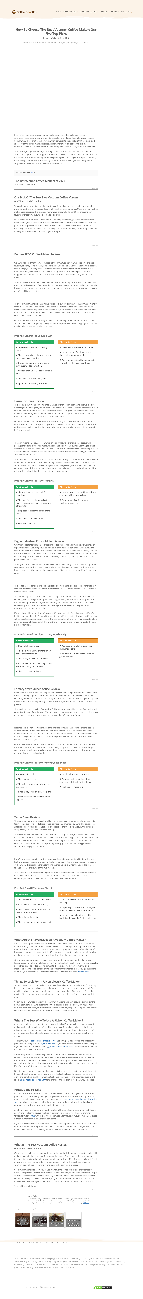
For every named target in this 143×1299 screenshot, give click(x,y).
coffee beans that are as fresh (44, 1040)
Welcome (86, 1203)
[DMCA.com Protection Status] (102, 1289)
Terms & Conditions (63, 1243)
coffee (32, 1115)
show (32, 172)
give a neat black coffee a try (33, 1079)
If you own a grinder (49, 1043)
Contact (31, 1243)
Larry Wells (51, 38)
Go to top (95, 188)
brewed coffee (84, 971)
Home (58, 12)
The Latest (125, 12)
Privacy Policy (50, 1243)
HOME (18, 1243)
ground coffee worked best (60, 1046)
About (24, 1243)
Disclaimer (39, 1243)
